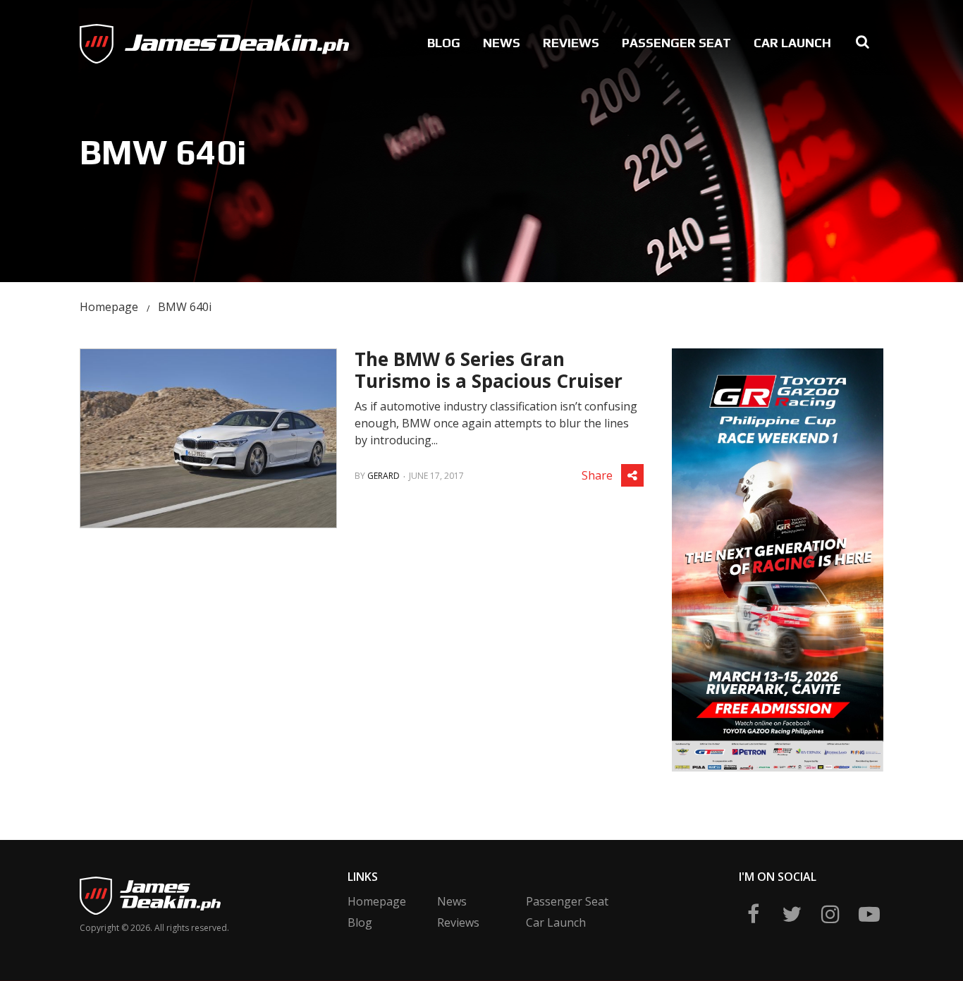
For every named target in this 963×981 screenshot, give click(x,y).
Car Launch (792, 42)
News (501, 42)
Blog (443, 42)
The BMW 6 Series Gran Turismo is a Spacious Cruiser (488, 370)
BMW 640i (184, 307)
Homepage (109, 307)
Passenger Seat (676, 42)
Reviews (571, 42)
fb (753, 914)
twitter (792, 914)
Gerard (383, 476)
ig (830, 914)
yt (869, 914)
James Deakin (128, 40)
